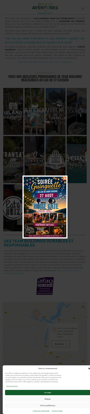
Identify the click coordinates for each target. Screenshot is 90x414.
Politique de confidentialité (41, 411)
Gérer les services (12, 386)
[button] (64, 178)
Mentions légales (57, 411)
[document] (45, 207)
